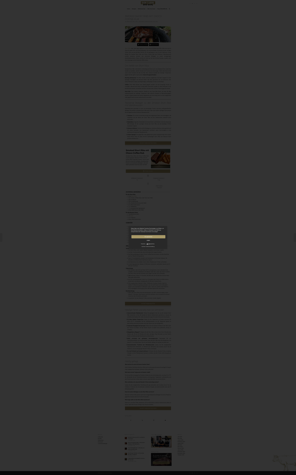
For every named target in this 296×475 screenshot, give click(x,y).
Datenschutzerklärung (150, 246)
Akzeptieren (148, 237)
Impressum (144, 246)
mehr (148, 240)
